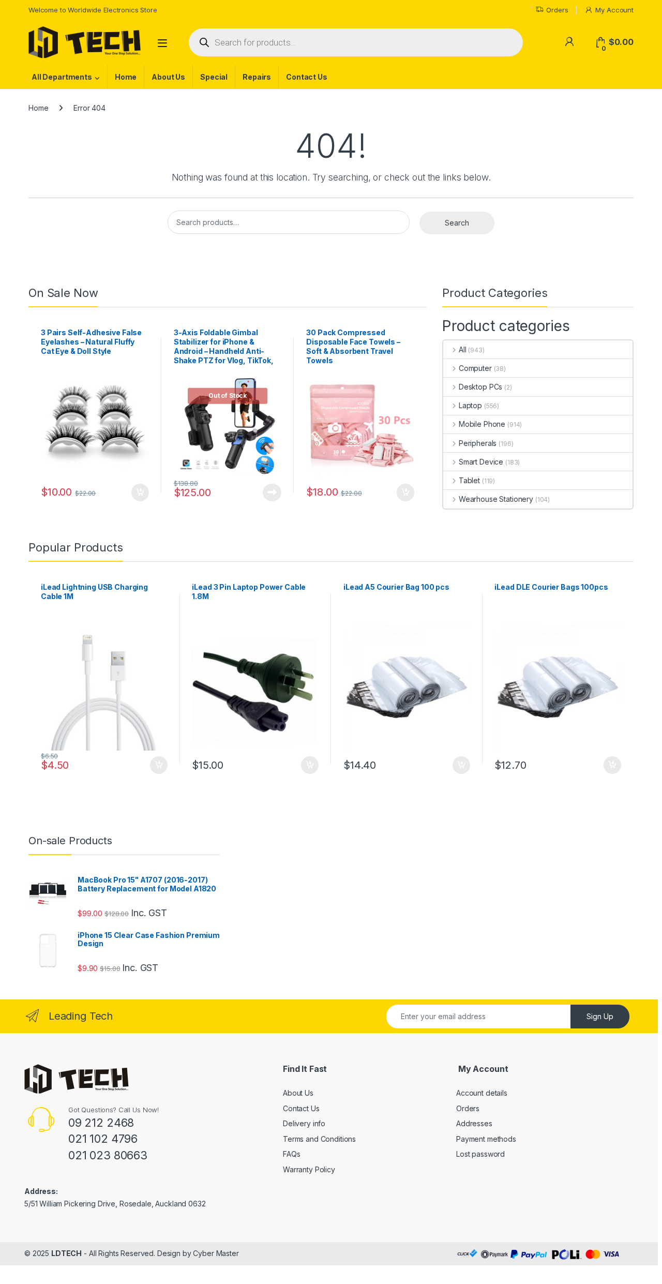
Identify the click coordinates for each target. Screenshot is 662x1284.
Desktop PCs (480, 386)
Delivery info (304, 1123)
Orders (557, 10)
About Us (168, 76)
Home (126, 76)
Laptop (470, 405)
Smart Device (481, 461)
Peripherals (477, 443)
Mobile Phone (482, 424)
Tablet (469, 480)
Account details (481, 1092)
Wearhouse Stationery (496, 499)
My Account (614, 10)
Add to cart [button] (140, 492)
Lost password (480, 1153)
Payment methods (486, 1138)
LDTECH (66, 1253)
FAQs (291, 1153)
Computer (475, 368)
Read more (272, 492)
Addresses (474, 1123)
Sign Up (599, 1016)
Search (457, 222)
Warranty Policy (309, 1169)
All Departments (62, 76)
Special (214, 76)
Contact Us (306, 76)
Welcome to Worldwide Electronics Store (92, 10)
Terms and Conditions (319, 1138)
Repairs (257, 76)
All (462, 349)
